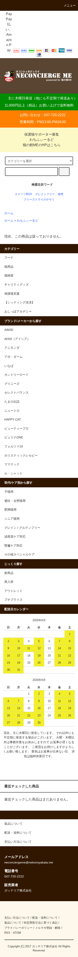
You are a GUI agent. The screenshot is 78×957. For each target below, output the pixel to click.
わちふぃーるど (41, 139)
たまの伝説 (12, 401)
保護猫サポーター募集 (41, 134)
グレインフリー (45, 194)
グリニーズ (12, 383)
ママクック (12, 464)
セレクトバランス (16, 392)
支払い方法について (17, 917)
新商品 (8, 573)
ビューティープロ (16, 428)
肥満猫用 (10, 509)
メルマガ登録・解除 (47, 927)
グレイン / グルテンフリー (22, 527)
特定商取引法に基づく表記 (41, 922)
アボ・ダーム (13, 356)
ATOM (17, 932)
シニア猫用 (12, 518)
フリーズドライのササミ (39, 199)
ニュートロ (12, 410)
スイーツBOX (23, 194)
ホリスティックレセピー (21, 455)
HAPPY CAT (12, 419)
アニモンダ (12, 347)
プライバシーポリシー (18, 927)
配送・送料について (45, 917)
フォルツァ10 (13, 446)
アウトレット (13, 591)
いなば (8, 365)
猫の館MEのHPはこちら (42, 145)
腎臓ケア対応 (13, 545)
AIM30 (8, 330)
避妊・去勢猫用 (15, 500)
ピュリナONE (13, 437)
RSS (7, 932)
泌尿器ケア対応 (15, 536)
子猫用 (8, 491)
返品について (12, 922)
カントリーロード (16, 374)
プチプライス (13, 599)
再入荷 (8, 581)
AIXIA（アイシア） (17, 339)
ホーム (8, 213)
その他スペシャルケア (19, 554)
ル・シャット (13, 473)
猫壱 (60, 194)
